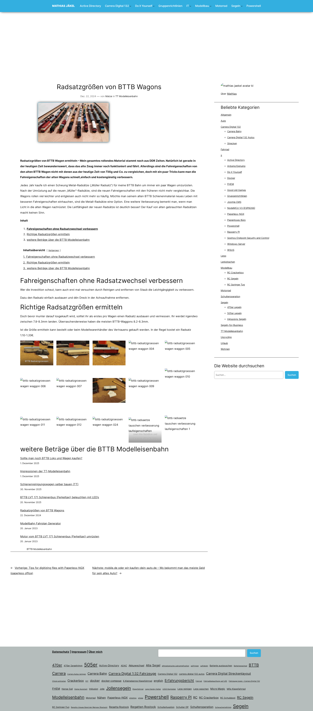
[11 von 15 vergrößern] (49, 419)
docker (95, 680)
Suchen (292, 374)
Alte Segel (153, 665)
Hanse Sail (67, 689)
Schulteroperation (230, 296)
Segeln (224, 302)
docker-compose (111, 680)
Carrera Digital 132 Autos (240, 137)
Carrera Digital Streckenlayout (228, 674)
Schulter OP (182, 707)
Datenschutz (60, 651)
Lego (223, 255)
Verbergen (53, 250)
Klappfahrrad (138, 689)
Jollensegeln (118, 688)
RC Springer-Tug (60, 707)
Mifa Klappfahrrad (236, 689)
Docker (231, 178)
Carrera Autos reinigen (76, 674)
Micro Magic (217, 688)
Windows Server (236, 244)
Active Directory (236, 160)
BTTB (30, 549)
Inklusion (93, 689)
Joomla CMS (234, 202)
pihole (140, 698)
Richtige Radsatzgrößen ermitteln (48, 234)
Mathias (232, 93)
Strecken (232, 143)
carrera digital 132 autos (191, 674)
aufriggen (195, 666)
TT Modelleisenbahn (126, 96)
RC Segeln (232, 278)
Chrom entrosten (59, 681)
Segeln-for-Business (232, 325)
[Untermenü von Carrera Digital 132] (130, 6)
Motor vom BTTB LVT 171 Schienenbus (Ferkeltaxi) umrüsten (59, 536)
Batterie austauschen (221, 665)
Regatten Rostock (143, 707)
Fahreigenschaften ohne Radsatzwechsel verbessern (62, 228)
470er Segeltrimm (73, 665)
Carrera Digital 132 (231, 126)
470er (57, 665)
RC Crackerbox (235, 272)
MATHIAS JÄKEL (63, 5)
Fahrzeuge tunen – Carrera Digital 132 (244, 681)
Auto (223, 120)
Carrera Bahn (234, 131)
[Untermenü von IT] (190, 6)
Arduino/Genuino (236, 166)
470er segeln (234, 307)
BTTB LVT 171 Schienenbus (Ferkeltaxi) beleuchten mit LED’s (59, 497)
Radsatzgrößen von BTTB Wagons (42, 510)
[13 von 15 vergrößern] (121, 419)
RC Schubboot (227, 698)
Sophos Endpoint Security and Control (248, 238)
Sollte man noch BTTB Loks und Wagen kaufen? (51, 458)
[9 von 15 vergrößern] (157, 372)
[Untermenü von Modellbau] (210, 6)
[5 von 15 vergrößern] (193, 344)
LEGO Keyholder (169, 689)
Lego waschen (201, 689)
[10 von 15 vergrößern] (193, 372)
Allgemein (226, 114)
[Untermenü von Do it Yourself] (154, 6)
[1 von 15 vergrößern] (49, 344)
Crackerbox (75, 680)
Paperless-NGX (235, 214)
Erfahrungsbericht (179, 680)
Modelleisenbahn (42, 549)
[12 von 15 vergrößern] (85, 419)
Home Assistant (80, 689)
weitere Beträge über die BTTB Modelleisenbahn (58, 239)
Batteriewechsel (240, 666)
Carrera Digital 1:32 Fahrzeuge (132, 673)
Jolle (102, 689)
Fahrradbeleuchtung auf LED (215, 681)
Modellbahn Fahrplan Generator (40, 523)
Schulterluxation (165, 707)
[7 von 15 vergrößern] (85, 372)
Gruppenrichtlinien (237, 196)
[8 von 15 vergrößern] (121, 372)
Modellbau (226, 267)
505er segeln (234, 313)
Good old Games (236, 190)
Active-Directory (109, 665)
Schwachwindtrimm (223, 707)
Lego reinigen (185, 689)
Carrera (59, 673)
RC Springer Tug (236, 284)
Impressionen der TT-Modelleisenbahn (45, 471)
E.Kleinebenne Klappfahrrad (137, 681)
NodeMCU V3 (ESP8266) (241, 208)
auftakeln (204, 666)
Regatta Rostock (119, 707)
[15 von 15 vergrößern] (193, 419)
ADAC (124, 665)
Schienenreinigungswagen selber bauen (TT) (49, 484)
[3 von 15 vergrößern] (121, 344)
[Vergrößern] (249, 87)
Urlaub (224, 343)
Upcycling (226, 337)
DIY (86, 681)
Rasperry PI (233, 231)
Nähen (101, 697)
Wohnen (225, 349)
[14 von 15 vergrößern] (157, 419)
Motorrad (226, 290)
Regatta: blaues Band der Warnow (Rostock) (89, 707)
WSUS (230, 250)
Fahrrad (225, 149)
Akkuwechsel (136, 665)
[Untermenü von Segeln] (242, 6)
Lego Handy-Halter (153, 689)
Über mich (95, 651)
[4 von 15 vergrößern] (157, 344)
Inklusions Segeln (236, 319)
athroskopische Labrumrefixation (175, 666)
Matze (108, 96)
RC (195, 697)
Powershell (233, 225)
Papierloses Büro (236, 220)
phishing (132, 698)
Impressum (79, 651)
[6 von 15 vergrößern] (49, 372)
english (158, 680)
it (221, 155)
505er (90, 665)
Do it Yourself (234, 172)
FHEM (230, 184)
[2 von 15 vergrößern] (85, 344)
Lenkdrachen (228, 261)
